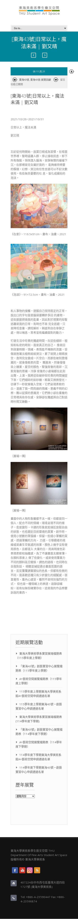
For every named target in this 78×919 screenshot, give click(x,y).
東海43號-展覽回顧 (40, 79)
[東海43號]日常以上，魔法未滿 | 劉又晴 (37, 99)
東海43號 (24, 79)
